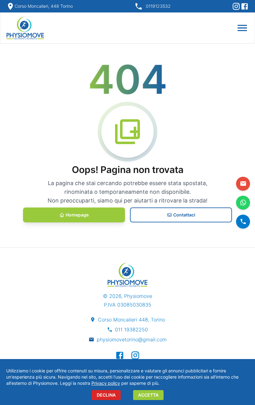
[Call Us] (243, 222)
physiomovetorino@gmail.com (132, 339)
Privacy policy (105, 383)
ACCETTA (148, 395)
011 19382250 (131, 329)
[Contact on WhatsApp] (243, 203)
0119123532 (158, 6)
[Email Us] (243, 184)
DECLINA (106, 395)
